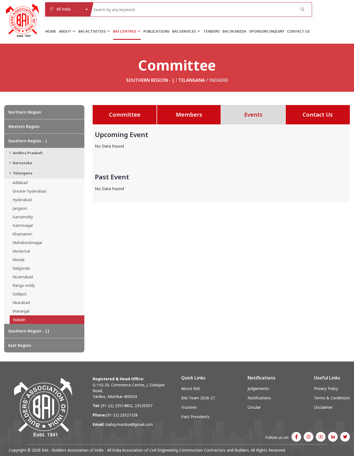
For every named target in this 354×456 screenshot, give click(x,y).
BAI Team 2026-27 (198, 397)
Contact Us (298, 31)
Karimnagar (22, 225)
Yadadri (18, 319)
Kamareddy (22, 216)
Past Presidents (195, 416)
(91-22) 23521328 (122, 415)
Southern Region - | (150, 80)
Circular (254, 407)
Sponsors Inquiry (266, 31)
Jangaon (19, 208)
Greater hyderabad (29, 191)
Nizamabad (22, 276)
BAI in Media (234, 31)
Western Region (24, 126)
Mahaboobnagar (27, 242)
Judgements (258, 388)
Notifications (259, 397)
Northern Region (24, 112)
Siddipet (19, 294)
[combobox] (67, 9)
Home (50, 31)
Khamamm (22, 234)
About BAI (190, 388)
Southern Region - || (29, 331)
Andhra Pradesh (27, 152)
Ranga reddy (23, 285)
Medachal (21, 251)
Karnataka (22, 162)
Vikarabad (21, 302)
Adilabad (20, 182)
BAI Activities (93, 31)
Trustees (189, 407)
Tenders (211, 31)
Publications (157, 31)
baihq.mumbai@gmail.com (129, 424)
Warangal (20, 311)
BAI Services (184, 31)
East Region (19, 345)
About (65, 31)
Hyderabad (22, 199)
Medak (18, 259)
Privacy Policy (326, 388)
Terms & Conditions (332, 397)
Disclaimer (323, 407)
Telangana (191, 80)
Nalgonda (21, 268)
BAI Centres (125, 31)
